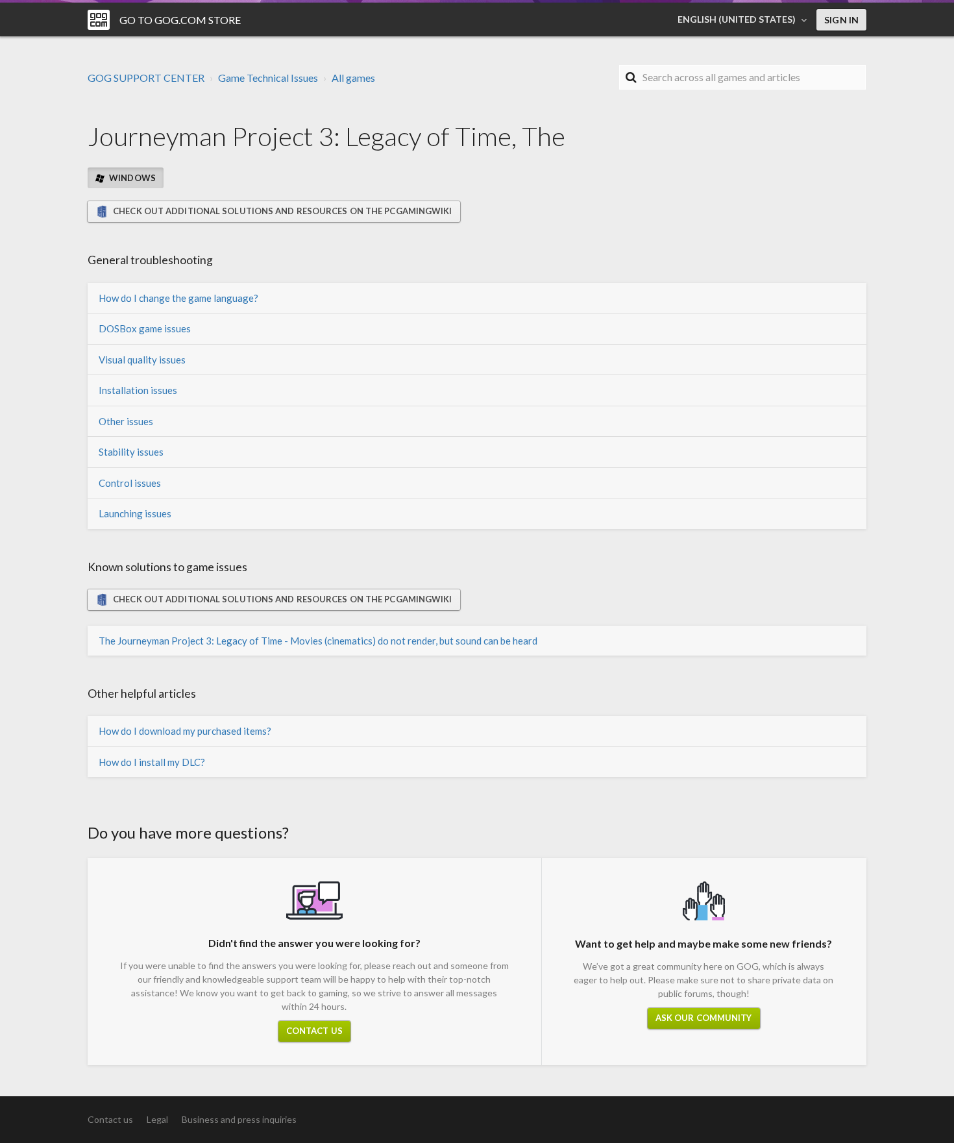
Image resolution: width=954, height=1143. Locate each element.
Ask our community (703, 1018)
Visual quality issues (142, 359)
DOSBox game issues (145, 328)
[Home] (99, 20)
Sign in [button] (841, 19)
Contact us (314, 1031)
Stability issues (131, 452)
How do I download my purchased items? (185, 731)
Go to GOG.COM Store (180, 20)
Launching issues (135, 513)
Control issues (130, 483)
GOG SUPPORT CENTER (146, 77)
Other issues (126, 421)
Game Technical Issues (268, 77)
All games (353, 77)
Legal (157, 1119)
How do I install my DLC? (152, 762)
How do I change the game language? (178, 298)
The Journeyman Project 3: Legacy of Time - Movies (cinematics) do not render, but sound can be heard (318, 640)
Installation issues (138, 390)
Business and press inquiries (239, 1119)
